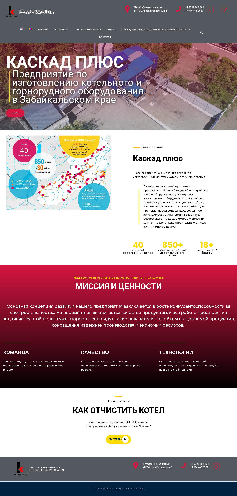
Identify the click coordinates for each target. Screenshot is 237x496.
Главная (43, 29)
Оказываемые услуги (88, 29)
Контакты (105, 37)
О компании (61, 29)
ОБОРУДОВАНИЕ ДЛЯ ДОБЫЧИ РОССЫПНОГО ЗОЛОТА (156, 29)
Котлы (111, 29)
